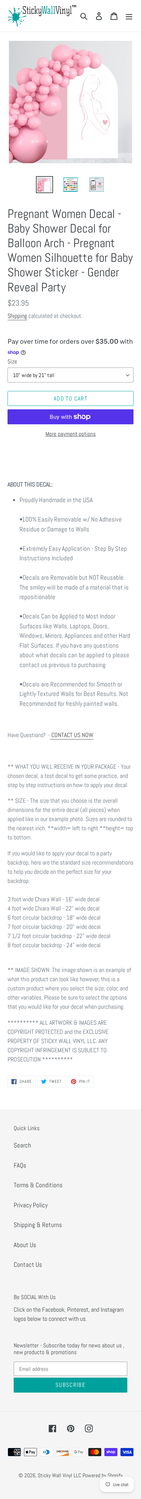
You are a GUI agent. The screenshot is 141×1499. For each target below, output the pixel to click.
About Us (25, 1245)
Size (12, 361)
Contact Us (28, 1264)
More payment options (71, 434)
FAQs (20, 1165)
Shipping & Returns (38, 1225)
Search (22, 1145)
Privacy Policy (31, 1205)
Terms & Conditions (38, 1185)
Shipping (17, 316)
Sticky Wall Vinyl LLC (59, 1475)
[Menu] (129, 15)
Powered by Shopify (102, 1475)
